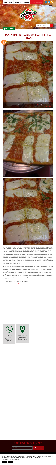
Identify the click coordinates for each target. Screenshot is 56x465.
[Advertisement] (29, 426)
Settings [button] (4, 461)
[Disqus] (28, 364)
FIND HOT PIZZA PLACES (36, 2)
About (10, 2)
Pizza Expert (36, 104)
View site (48, 106)
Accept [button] (10, 461)
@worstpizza (21, 283)
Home (5, 2)
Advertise (26, 2)
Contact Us (18, 2)
